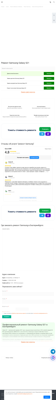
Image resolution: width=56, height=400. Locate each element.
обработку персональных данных (19, 313)
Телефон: (4, 299)
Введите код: (5, 306)
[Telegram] (42, 134)
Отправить (6, 316)
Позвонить (45, 129)
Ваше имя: (4, 291)
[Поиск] (54, 2)
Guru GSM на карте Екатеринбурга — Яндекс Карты (28, 200)
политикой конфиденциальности (40, 313)
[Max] (48, 134)
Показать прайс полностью (28, 92)
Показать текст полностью (28, 342)
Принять (47, 397)
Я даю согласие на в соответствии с (25, 313)
